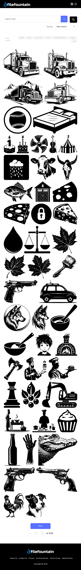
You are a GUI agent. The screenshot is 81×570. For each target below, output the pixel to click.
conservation (39, 37)
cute (74, 41)
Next (40, 526)
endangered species (60, 37)
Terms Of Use (55, 558)
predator (73, 37)
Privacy (31, 558)
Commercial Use (42, 558)
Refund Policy (67, 558)
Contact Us (23, 558)
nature (29, 37)
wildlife (21, 37)
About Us (13, 558)
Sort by (50, 27)
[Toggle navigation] (75, 4)
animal (48, 37)
